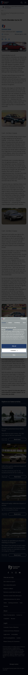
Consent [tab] (4, 322)
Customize (13, 350)
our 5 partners (9, 329)
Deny (14, 355)
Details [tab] (10, 322)
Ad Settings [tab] (17, 322)
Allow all (14, 346)
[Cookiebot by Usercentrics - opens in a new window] (20, 319)
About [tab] (24, 322)
